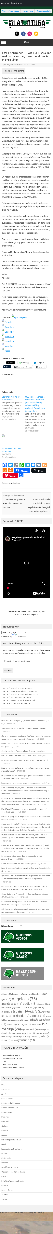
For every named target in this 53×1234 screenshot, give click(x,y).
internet (37, 1024)
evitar (8, 1016)
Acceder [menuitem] (5, 3)
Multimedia (6, 1158)
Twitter (35, 1036)
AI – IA (3, 1094)
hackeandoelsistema (13, 1020)
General (4, 1131)
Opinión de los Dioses (10, 1167)
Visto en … (5, 1199)
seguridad (28, 1033)
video (45, 1036)
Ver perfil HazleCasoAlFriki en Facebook (19, 700)
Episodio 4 (9, 336)
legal (24, 1030)
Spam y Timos (7, 1190)
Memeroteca (28, 11)
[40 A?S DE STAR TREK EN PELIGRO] (12, 440)
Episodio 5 (9, 341)
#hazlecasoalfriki (44, 11)
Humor (4, 1135)
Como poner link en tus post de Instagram (18, 864)
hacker (28, 1020)
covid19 (30, 1007)
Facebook (20, 1015)
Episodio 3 (9, 332)
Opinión (4, 1163)
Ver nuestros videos (10, 11)
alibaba (6, 994)
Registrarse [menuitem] (16, 3)
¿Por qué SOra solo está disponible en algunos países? (23, 728)
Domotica (5, 1117)
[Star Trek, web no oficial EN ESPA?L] (13, 408)
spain (46, 1033)
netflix (42, 1029)
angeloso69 (11, 1003)
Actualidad (15, 483)
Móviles (4, 1153)
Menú (26, 42)
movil (33, 1029)
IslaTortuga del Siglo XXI (11, 1140)
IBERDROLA (12, 1025)
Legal (3, 1144)
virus (14, 1040)
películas (16, 1033)
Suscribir (8, 671)
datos (40, 1008)
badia (30, 1003)
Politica (4, 1176)
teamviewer (6, 1037)
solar (39, 1033)
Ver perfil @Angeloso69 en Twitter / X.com (20, 694)
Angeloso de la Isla (15, 64)
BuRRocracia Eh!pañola (10, 1103)
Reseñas (4, 1186)
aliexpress (17, 994)
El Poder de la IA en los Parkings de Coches (18, 756)
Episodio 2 (9, 327)
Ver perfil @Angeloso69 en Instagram (18, 688)
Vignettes (9, 346)
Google (37, 1015)
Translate (22, 636)
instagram (24, 1024)
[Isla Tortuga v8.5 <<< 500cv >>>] (26, 28)
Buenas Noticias (7, 1099)
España (20, 1011)
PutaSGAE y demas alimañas (12, 1181)
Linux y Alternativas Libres (11, 1149)
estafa (36, 1011)
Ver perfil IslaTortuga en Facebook (17, 697)
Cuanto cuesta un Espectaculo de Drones (18, 751)
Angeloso (24, 998)
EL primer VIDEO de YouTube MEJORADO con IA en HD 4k (24, 760)
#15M (3, 1085)
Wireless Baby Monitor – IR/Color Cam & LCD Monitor (14, 503)
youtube (26, 1040)
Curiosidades (6, 1112)
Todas (7, 351)
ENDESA (8, 1012)
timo (26, 1036)
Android (39, 994)
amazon (28, 994)
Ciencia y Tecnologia (9, 1108)
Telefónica (17, 1037)
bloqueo (42, 1004)
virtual (5, 1040)
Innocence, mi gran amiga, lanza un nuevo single (20, 783)
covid (19, 1007)
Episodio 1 (9, 322)
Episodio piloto (20, 317)
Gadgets (4, 1126)
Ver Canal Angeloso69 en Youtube (16, 703)
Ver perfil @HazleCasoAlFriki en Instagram (20, 691)
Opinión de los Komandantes (13, 1172)
